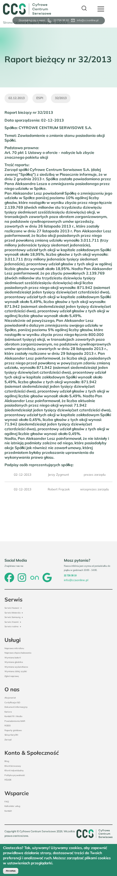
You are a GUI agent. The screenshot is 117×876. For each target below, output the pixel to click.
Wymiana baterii (12, 657)
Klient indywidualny (14, 770)
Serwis (13, 599)
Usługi (12, 639)
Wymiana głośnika (13, 662)
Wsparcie (16, 793)
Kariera (8, 711)
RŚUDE (7, 779)
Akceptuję (11, 871)
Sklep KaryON (11, 734)
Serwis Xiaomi (11, 622)
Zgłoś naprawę (11, 676)
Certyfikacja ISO (12, 702)
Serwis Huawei (11, 608)
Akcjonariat (10, 697)
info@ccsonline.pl (87, 20)
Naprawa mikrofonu (14, 648)
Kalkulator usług (12, 806)
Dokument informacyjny (16, 707)
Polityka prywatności (14, 775)
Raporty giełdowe (13, 730)
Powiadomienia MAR (14, 721)
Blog (6, 761)
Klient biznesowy (12, 766)
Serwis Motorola (12, 612)
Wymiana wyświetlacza (16, 667)
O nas (12, 689)
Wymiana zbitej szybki (15, 671)
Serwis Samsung (12, 617)
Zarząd (7, 739)
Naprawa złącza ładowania (17, 652)
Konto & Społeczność (31, 752)
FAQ (6, 801)
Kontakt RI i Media (13, 716)
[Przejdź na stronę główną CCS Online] (27, 9)
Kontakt (8, 811)
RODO (7, 725)
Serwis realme (11, 626)
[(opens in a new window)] (9, 578)
